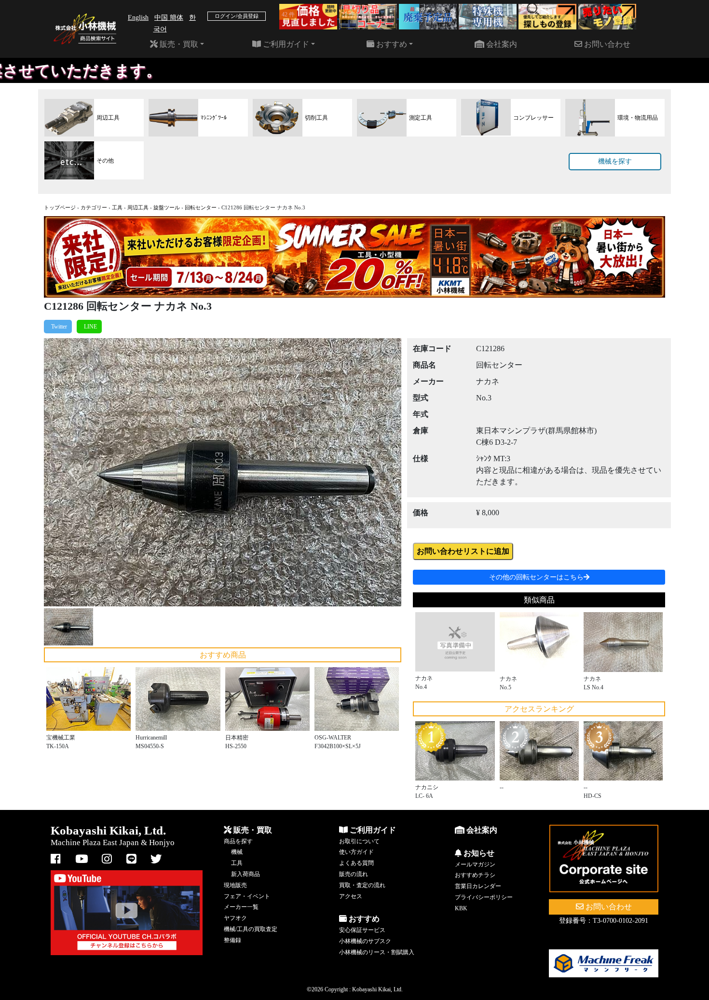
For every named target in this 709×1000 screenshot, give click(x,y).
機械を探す (615, 161)
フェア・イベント (247, 896)
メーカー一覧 (241, 907)
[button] (70, 472)
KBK (461, 908)
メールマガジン (475, 864)
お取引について (359, 841)
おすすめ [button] (390, 44)
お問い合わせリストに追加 (463, 551)
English (138, 17)
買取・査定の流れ (362, 885)
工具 (117, 207)
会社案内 (500, 44)
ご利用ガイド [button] (285, 44)
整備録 (232, 940)
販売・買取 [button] (178, 44)
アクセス (350, 896)
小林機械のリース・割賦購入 (376, 952)
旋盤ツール (166, 207)
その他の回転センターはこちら (536, 577)
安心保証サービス (362, 930)
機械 (237, 852)
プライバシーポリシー (484, 897)
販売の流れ (353, 874)
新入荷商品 (245, 874)
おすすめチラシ (475, 875)
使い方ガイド (356, 852)
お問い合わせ (606, 44)
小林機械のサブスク (365, 941)
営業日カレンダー (478, 886)
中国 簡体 (168, 17)
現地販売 (235, 885)
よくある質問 (356, 863)
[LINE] (89, 326)
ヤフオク (235, 918)
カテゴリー (94, 207)
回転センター (201, 207)
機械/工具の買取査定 (250, 929)
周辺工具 (138, 207)
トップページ (60, 207)
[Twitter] (58, 326)
